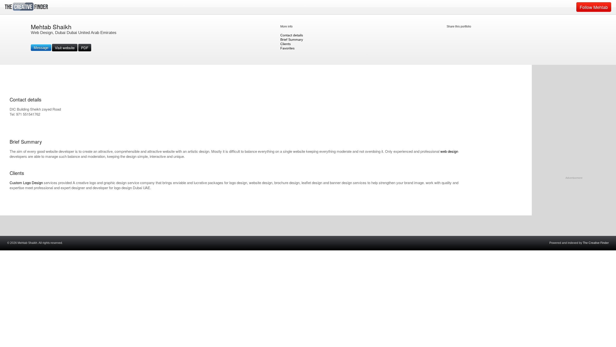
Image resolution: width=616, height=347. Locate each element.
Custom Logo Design (26, 182)
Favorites (287, 48)
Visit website (65, 47)
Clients (285, 44)
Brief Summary (291, 39)
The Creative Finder (596, 243)
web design (449, 151)
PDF (84, 47)
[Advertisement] (574, 210)
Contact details (291, 35)
